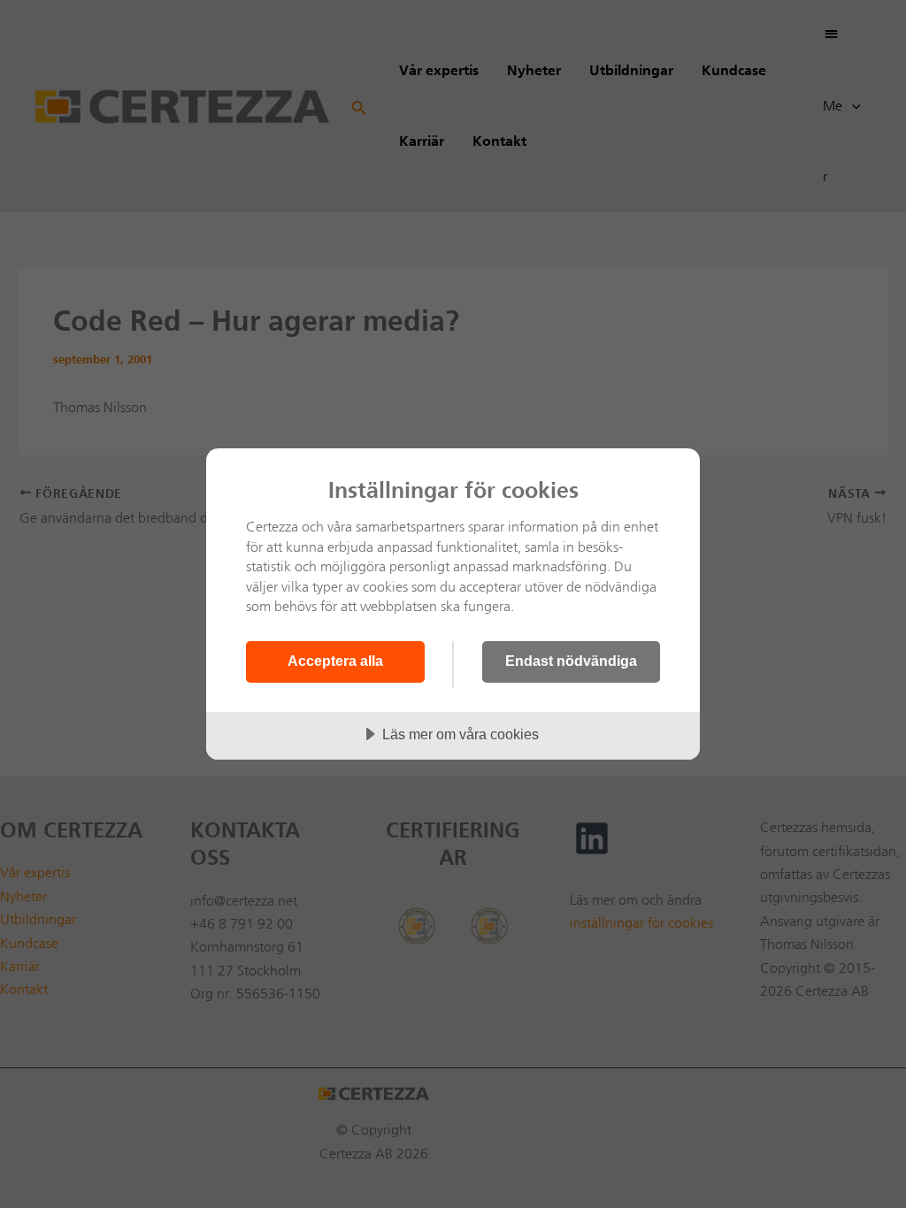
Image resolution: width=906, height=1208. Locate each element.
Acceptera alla (335, 661)
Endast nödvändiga (571, 661)
